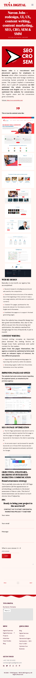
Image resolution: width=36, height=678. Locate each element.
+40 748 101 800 (9, 660)
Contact (21, 636)
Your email (5, 523)
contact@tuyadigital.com (12, 663)
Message (5, 532)
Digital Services (7, 633)
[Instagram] (16, 665)
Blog (4, 643)
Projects (5, 636)
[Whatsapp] (13, 665)
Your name (5, 515)
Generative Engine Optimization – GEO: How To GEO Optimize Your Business (25, 644)
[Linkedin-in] (3, 665)
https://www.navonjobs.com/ (15, 100)
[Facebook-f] (10, 665)
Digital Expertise (8, 630)
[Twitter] (7, 665)
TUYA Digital (18, 37)
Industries (6, 638)
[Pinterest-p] (19, 665)
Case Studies (25, 37)
